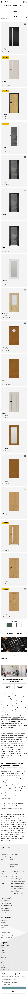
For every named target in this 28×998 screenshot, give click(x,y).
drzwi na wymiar (4, 861)
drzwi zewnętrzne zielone (6, 912)
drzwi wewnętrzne (4, 854)
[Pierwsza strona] (4, 625)
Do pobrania (3, 874)
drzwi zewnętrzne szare (5, 908)
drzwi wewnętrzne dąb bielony (17, 879)
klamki (2, 859)
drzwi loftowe (3, 922)
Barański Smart (13, 857)
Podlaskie (3, 959)
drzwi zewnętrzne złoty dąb (6, 913)
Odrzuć (14, 991)
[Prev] (2, 649)
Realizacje (12, 859)
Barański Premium (14, 854)
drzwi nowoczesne (4, 924)
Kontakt (2, 883)
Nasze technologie (14, 864)
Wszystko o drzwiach (5, 873)
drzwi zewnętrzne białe (5, 900)
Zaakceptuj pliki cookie (14, 987)
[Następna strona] (22, 625)
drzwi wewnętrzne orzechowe (17, 888)
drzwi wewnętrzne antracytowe (17, 871)
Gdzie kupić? (3, 871)
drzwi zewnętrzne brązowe (6, 901)
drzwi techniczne (4, 857)
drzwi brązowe (14, 876)
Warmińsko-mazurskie (5, 965)
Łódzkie (2, 950)
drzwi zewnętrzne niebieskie (6, 907)
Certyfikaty (12, 866)
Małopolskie (3, 952)
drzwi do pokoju (14, 822)
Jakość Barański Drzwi (14, 861)
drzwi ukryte (3, 930)
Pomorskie (3, 960)
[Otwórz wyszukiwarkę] (26, 2)
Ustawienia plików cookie (14, 994)
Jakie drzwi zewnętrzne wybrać (20, 686)
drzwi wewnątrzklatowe (5, 932)
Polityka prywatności (5, 884)
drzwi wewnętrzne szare (16, 890)
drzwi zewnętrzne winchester (7, 910)
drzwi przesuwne (5, 708)
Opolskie (2, 955)
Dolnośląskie (3, 943)
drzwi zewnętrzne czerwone (6, 905)
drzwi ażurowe (4, 934)
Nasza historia (13, 862)
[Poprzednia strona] (6, 625)
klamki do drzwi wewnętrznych (7, 935)
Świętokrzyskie (4, 964)
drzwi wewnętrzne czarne (16, 878)
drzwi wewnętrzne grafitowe (17, 884)
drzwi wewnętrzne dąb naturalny (18, 881)
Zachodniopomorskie (5, 969)
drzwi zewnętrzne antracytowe (7, 898)
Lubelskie (2, 947)
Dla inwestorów (4, 876)
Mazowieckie (3, 954)
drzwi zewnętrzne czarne (6, 903)
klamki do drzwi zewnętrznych (7, 937)
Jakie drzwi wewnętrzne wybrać (8, 686)
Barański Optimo (13, 856)
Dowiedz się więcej (6, 984)
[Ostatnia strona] (24, 625)
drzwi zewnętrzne (4, 856)
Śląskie (2, 962)
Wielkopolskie (3, 967)
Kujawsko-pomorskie (5, 945)
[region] (14, 649)
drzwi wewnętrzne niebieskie (17, 886)
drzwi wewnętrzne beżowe (16, 873)
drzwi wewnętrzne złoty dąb (17, 893)
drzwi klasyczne (4, 920)
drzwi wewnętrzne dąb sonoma (17, 883)
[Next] (26, 649)
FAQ (1, 881)
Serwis (2, 879)
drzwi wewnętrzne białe (16, 874)
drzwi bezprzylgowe (5, 918)
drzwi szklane (18, 723)
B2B (1, 878)
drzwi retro (3, 927)
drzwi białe (15, 718)
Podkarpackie (3, 957)
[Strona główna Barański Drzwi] (6, 2)
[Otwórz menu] (2, 2)
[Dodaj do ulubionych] (25, 24)
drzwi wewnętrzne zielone (16, 891)
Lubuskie (2, 949)
